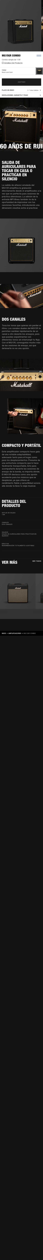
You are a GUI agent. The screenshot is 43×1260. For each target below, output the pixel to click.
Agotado (21, 82)
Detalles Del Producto (13, 63)
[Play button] (21, 296)
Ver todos (36, 561)
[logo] (9, 9)
